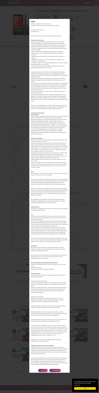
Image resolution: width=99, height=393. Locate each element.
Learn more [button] (77, 385)
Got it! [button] (85, 388)
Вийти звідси (55, 370)
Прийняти (43, 370)
